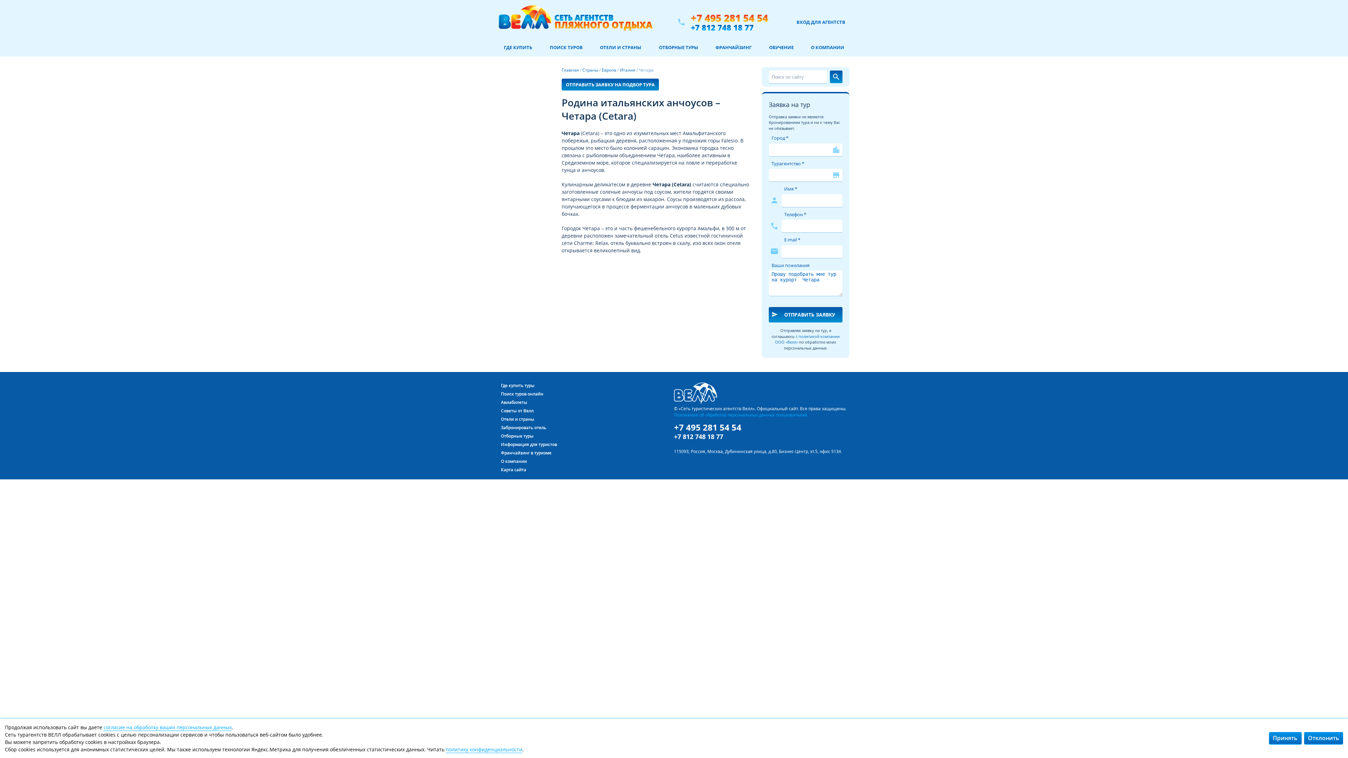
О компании (827, 47)
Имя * (790, 189)
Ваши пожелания (791, 265)
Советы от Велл (517, 411)
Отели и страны (620, 47)
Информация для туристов (529, 444)
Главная (570, 70)
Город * (780, 138)
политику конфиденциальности (484, 749)
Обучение (781, 47)
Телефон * (795, 214)
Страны (590, 70)
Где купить (518, 47)
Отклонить (1323, 738)
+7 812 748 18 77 (722, 27)
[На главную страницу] (575, 22)
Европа (609, 70)
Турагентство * (788, 163)
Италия (627, 70)
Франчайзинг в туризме (526, 453)
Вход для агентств (821, 22)
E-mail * (792, 240)
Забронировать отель (523, 428)
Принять (1285, 738)
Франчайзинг (733, 47)
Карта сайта (513, 470)
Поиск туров (566, 47)
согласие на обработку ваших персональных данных (168, 727)
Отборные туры (678, 47)
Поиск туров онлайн (522, 394)
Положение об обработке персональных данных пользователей (740, 415)
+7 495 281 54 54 (729, 18)
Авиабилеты (514, 402)
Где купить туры (518, 385)
